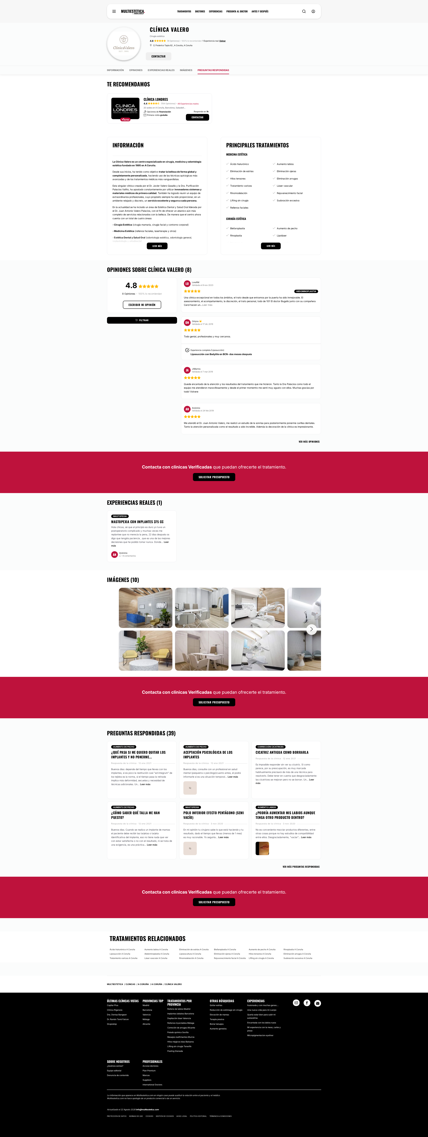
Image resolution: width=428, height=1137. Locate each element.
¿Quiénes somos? (115, 1066)
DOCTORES (200, 11)
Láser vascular (285, 185)
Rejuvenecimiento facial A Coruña (230, 958)
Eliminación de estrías (241, 171)
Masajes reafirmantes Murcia (180, 1037)
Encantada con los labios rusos (261, 1022)
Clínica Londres (156, 99)
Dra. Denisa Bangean (117, 1014)
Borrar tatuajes (217, 1024)
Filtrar (143, 320)
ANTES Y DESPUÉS (260, 11)
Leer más (145, 784)
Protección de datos (116, 1116)
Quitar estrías (216, 1005)
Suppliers (147, 1080)
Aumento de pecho (287, 228)
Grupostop (112, 1024)
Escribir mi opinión (142, 305)
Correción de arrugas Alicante (181, 1027)
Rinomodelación (238, 193)
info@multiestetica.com (147, 1109)
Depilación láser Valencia (179, 1018)
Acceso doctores (150, 1066)
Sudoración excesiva (288, 200)
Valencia (147, 1014)
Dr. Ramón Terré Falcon (118, 1019)
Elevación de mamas (219, 1014)
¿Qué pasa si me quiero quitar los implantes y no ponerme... (138, 754)
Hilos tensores (237, 178)
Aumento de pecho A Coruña (262, 949)
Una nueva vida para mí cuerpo (261, 1010)
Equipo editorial (114, 1070)
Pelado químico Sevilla (178, 1032)
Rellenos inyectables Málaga (180, 1023)
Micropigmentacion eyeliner (260, 1035)
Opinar (222, 41)
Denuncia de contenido (118, 1075)
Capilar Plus (112, 1005)
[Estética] (133, 12)
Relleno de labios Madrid (178, 1009)
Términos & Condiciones (220, 1116)
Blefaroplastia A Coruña (225, 949)
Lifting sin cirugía (239, 200)
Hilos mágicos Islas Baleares (180, 1041)
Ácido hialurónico (239, 164)
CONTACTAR (158, 56)
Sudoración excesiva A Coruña (298, 958)
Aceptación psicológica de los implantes (208, 754)
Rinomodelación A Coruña (191, 958)
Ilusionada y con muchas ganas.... (263, 1005)
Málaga (146, 1019)
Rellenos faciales (239, 207)
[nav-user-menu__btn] (313, 11)
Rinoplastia (236, 235)
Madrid (146, 1005)
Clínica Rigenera (114, 1010)
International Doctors (152, 1084)
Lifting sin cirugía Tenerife (179, 1046)
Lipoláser (282, 235)
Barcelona (147, 1010)
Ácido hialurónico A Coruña (122, 949)
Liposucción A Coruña (120, 954)
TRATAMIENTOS (184, 11)
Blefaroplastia (237, 228)
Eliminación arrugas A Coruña (297, 954)
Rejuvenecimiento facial (290, 193)
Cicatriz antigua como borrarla (282, 752)
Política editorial (198, 1116)
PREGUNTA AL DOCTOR (237, 11)
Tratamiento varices (241, 185)
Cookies (149, 1116)
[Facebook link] (307, 1004)
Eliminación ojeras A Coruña (227, 954)
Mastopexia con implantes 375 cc (137, 521)
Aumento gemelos (218, 1028)
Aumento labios (285, 164)
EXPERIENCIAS (215, 11)
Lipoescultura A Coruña (190, 954)
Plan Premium (149, 1070)
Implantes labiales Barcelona (180, 1013)
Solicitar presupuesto (214, 477)
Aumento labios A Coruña (156, 949)
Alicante (146, 1024)
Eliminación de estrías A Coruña (194, 949)
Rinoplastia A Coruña (293, 949)
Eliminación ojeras (286, 171)
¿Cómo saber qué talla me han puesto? (135, 815)
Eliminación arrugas (287, 178)
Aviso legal (181, 1116)
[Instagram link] (296, 1004)
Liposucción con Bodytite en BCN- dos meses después (221, 354)
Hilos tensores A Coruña (260, 954)
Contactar (197, 117)
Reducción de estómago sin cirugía (226, 1010)
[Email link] (317, 1003)
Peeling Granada (175, 1051)
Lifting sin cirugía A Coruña (261, 958)
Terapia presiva (217, 1019)
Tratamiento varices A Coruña (123, 958)
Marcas (146, 1075)
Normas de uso (136, 1116)
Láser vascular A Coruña (155, 958)
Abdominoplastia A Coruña (156, 954)
